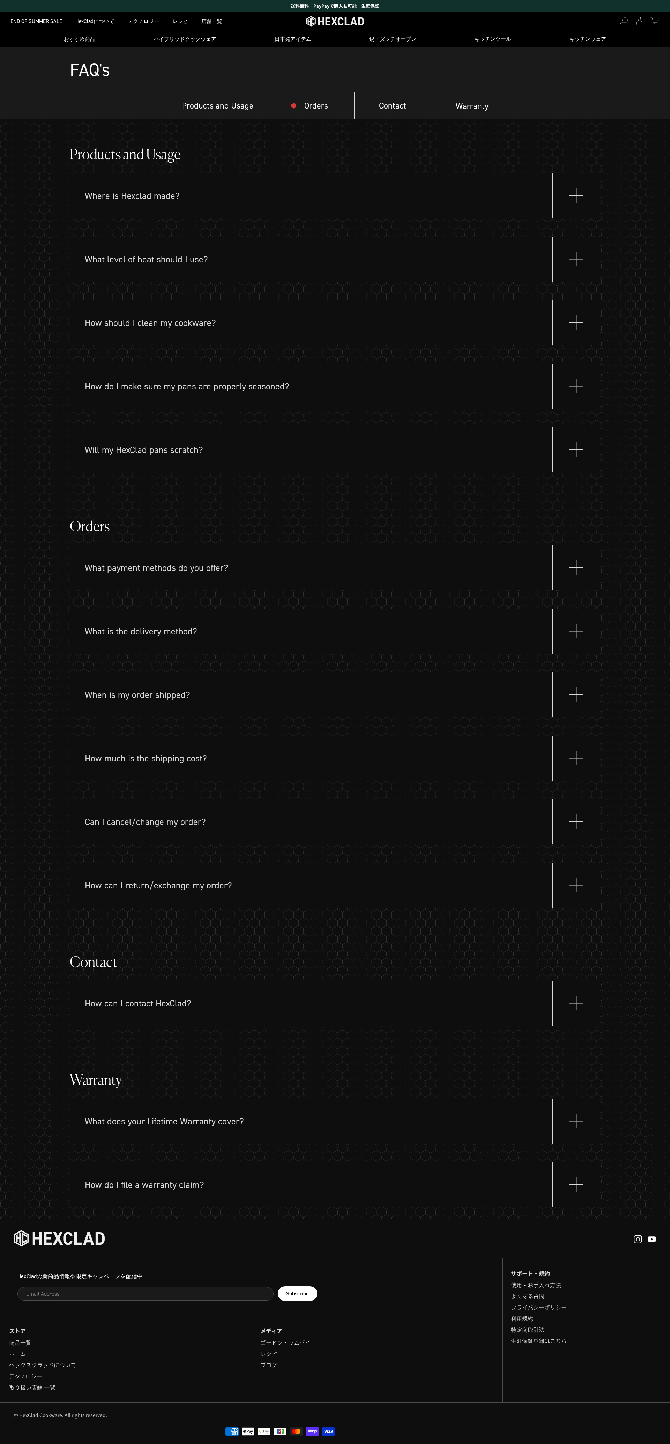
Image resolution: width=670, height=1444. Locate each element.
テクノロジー (143, 21)
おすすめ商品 (79, 39)
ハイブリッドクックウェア (185, 39)
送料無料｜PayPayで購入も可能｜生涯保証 (335, 5)
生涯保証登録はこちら (539, 1341)
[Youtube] (638, 1238)
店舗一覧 (211, 21)
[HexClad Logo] (335, 23)
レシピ (180, 21)
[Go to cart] (654, 21)
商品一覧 (20, 1342)
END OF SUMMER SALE (36, 21)
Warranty (472, 105)
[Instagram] (652, 1238)
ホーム (17, 1353)
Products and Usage (217, 105)
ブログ (268, 1365)
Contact (392, 105)
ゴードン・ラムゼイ (285, 1342)
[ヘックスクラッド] (59, 1238)
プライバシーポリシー (539, 1307)
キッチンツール (493, 39)
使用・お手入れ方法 (536, 1285)
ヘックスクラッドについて (42, 1365)
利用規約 (522, 1318)
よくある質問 (527, 1296)
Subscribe (297, 1293)
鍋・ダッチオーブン (392, 39)
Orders (316, 105)
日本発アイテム (293, 39)
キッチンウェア (588, 39)
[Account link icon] (639, 21)
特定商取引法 (527, 1329)
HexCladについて (94, 21)
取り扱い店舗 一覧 (32, 1387)
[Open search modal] (624, 21)
